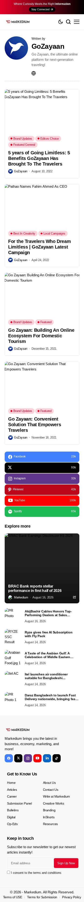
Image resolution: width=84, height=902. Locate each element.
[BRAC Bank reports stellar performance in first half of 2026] (42, 568)
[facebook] (9, 758)
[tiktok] (56, 758)
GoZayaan (48, 46)
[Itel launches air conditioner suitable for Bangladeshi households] (13, 679)
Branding (49, 810)
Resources (50, 824)
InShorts (49, 817)
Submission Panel (19, 803)
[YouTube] (37, 758)
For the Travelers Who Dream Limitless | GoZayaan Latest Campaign (39, 247)
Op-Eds (12, 824)
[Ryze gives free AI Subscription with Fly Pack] (13, 637)
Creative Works (53, 803)
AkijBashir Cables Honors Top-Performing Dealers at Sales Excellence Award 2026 (48, 613)
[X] (18, 758)
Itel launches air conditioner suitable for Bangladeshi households (46, 676)
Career (12, 796)
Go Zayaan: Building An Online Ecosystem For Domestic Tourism (41, 336)
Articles (12, 789)
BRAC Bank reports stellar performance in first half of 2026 (34, 588)
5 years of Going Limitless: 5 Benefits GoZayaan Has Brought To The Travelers (39, 158)
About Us (49, 782)
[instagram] (28, 758)
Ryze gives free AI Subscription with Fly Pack (48, 634)
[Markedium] (17, 730)
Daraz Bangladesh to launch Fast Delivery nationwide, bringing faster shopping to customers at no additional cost (52, 697)
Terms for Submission (42, 897)
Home (11, 782)
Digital (11, 817)
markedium (21, 597)
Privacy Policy (71, 897)
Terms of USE (12, 897)
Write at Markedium (56, 796)
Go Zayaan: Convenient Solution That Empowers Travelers (34, 424)
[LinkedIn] (47, 758)
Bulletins (12, 810)
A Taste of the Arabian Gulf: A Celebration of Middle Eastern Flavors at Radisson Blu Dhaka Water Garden (48, 655)
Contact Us (50, 789)
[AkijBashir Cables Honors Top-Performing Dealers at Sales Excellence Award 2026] (13, 616)
